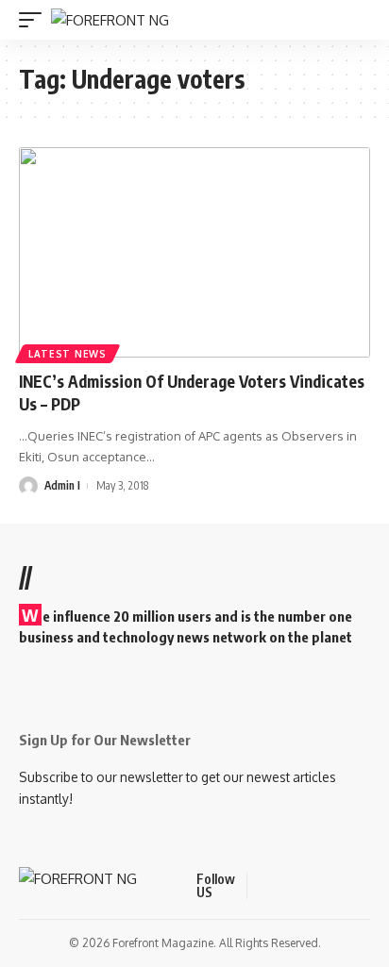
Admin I (62, 485)
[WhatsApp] (377, 885)
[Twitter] (287, 885)
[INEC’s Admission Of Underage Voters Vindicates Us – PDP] (194, 252)
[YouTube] (309, 885)
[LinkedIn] (355, 885)
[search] (358, 20)
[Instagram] (332, 885)
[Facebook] (264, 885)
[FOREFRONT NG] (110, 20)
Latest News (67, 353)
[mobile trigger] (35, 20)
